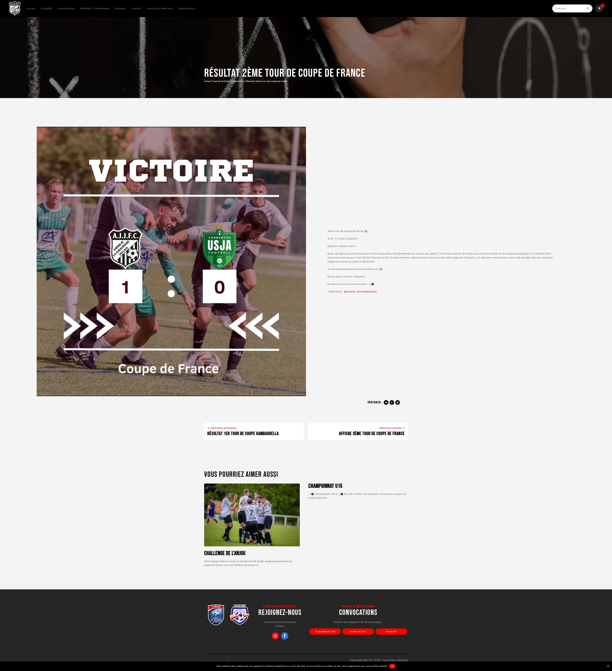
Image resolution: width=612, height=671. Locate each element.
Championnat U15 (325, 486)
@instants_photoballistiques (360, 291)
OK (392, 666)
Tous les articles (220, 81)
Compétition (237, 81)
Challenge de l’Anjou (224, 553)
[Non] (608, 666)
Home (207, 81)
